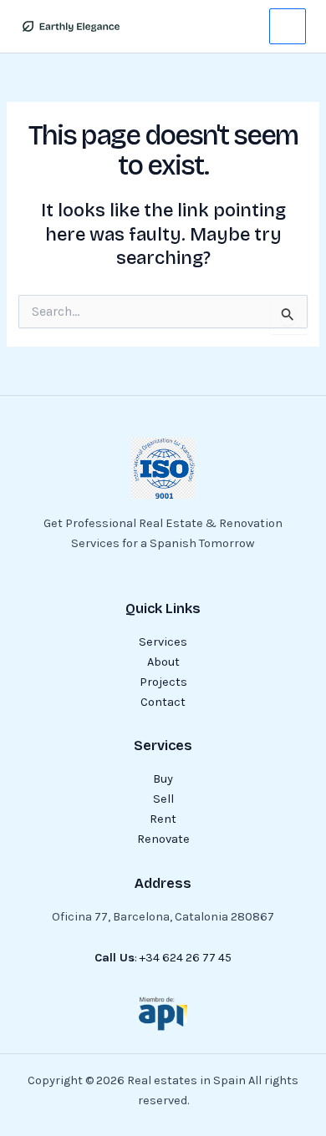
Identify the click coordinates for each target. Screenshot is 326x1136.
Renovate (163, 839)
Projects (163, 682)
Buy (163, 779)
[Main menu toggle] (287, 26)
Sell (163, 799)
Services (163, 642)
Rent (163, 819)
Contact (163, 702)
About (163, 662)
